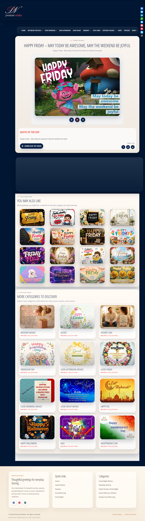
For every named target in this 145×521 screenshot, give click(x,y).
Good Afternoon (65, 30)
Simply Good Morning (107, 497)
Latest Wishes (60, 485)
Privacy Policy (117, 514)
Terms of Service (130, 514)
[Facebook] (13, 502)
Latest (120, 30)
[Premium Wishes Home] (14, 11)
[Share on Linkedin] (133, 147)
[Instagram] (25, 502)
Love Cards (96, 30)
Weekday (86, 30)
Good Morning (50, 30)
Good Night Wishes (106, 481)
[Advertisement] (89, 10)
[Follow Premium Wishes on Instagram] (83, 120)
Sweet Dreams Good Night (108, 489)
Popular (127, 30)
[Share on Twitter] (128, 147)
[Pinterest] (19, 502)
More (134, 30)
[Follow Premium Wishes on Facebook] (71, 120)
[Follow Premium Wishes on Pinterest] (77, 120)
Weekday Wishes (105, 485)
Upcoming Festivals (35, 30)
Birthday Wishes (108, 30)
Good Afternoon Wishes (107, 493)
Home (23, 30)
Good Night (77, 30)
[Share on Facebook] (123, 147)
